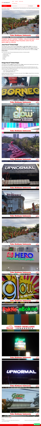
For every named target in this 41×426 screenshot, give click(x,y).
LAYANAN (16, 1)
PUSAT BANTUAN (14, 3)
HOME (13, 1)
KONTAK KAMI (21, 1)
